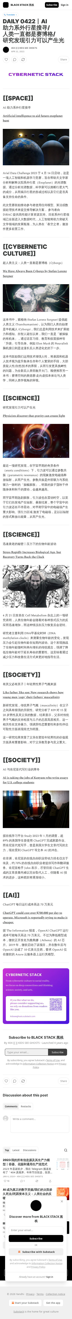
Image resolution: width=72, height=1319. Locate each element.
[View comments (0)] (14, 59)
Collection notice (55, 1294)
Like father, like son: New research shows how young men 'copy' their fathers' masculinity (33, 695)
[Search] (65, 1150)
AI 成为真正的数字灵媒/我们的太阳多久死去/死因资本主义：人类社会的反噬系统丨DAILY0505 (27, 1194)
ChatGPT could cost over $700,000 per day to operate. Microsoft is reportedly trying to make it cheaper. (35, 918)
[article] (36, 1170)
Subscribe (51, 4)
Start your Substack (27, 1302)
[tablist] (18, 1106)
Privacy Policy (38, 1266)
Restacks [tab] (26, 1106)
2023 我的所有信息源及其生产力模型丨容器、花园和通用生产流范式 (26, 1162)
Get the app (53, 1302)
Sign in (65, 4)
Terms (40, 1294)
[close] (62, 1201)
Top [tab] (7, 1150)
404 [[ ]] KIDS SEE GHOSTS (24, 48)
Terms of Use (55, 1259)
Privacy (30, 1294)
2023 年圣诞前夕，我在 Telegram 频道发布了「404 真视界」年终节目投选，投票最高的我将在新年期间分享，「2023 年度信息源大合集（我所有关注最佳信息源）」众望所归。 (27, 1170)
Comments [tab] (11, 1106)
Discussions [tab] (29, 1150)
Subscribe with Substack (38, 1252)
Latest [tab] (16, 1150)
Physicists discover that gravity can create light (34, 416)
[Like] (6, 59)
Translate (10, 14)
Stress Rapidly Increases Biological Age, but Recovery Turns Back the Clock (32, 554)
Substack (18, 1311)
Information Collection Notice (47, 1263)
